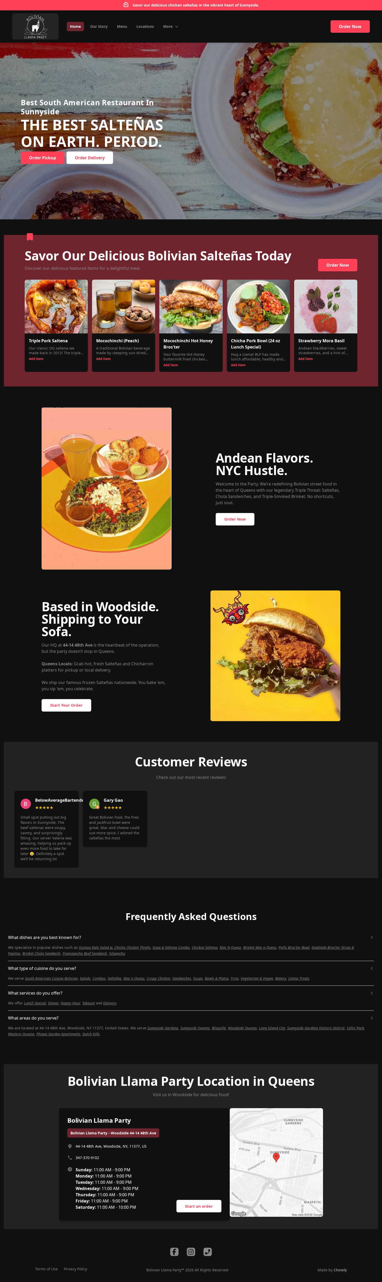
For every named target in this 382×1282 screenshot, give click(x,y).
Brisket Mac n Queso (259, 947)
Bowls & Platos (217, 978)
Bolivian (71, 978)
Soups (198, 978)
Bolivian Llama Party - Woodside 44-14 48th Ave (113, 1132)
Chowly (340, 1269)
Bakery (280, 978)
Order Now (350, 26)
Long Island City (272, 1027)
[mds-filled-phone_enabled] (207, 1252)
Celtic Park (355, 1027)
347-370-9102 (87, 1157)
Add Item (36, 359)
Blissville (219, 1027)
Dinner (53, 1003)
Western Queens (21, 1033)
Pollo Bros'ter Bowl (294, 947)
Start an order (199, 1206)
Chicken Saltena (205, 947)
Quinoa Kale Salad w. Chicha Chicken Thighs (114, 947)
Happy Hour (70, 1003)
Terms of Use (46, 1268)
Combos (99, 978)
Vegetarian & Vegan (257, 978)
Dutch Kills (91, 1033)
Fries (235, 978)
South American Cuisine (44, 978)
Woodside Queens (242, 1027)
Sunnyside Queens (195, 1027)
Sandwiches (181, 978)
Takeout (88, 1003)
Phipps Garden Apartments (58, 1033)
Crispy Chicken (158, 978)
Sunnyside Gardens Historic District (316, 1027)
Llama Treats (298, 978)
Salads (85, 978)
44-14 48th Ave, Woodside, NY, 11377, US (111, 1146)
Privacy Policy (75, 1268)
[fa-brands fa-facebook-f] (174, 1252)
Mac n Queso (133, 978)
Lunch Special (35, 1003)
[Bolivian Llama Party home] (35, 27)
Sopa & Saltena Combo (171, 947)
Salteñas (114, 978)
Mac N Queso (230, 947)
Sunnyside (249, 5)
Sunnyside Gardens (162, 1027)
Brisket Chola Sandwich (41, 953)
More (168, 26)
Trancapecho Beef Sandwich (84, 953)
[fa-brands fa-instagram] (191, 1252)
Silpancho (117, 953)
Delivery (109, 1003)
